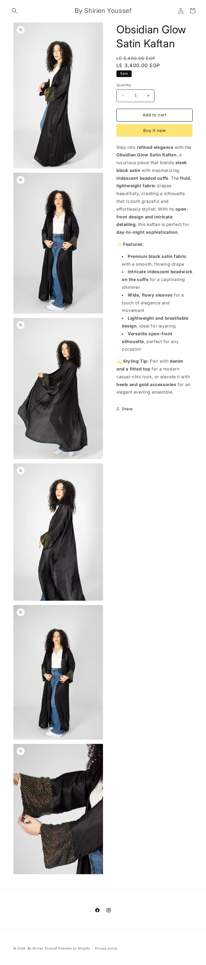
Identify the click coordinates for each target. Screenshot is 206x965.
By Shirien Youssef (42, 948)
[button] (14, 11)
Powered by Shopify (74, 948)
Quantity (123, 85)
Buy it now (154, 130)
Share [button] (127, 408)
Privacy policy (106, 948)
